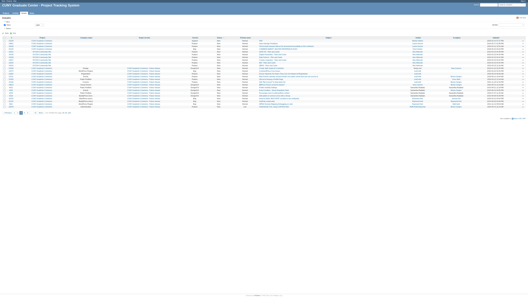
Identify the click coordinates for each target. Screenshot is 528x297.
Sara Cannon (456, 68)
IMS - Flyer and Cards (267, 63)
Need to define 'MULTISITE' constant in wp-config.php (279, 99)
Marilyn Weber (417, 41)
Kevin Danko (417, 49)
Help (14, 1)
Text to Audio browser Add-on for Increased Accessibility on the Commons (286, 46)
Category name (86, 38)
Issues (24, 13)
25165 (11, 49)
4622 (11, 88)
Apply (7, 33)
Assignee (456, 38)
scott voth (417, 71)
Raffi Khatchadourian (418, 107)
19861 (11, 44)
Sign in (523, 1)
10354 (11, 79)
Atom (515, 118)
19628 (11, 46)
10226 (11, 82)
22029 (11, 41)
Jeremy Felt (456, 99)
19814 (11, 85)
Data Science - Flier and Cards (270, 57)
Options (8, 28)
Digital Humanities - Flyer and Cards (272, 55)
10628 (11, 57)
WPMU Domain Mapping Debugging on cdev (276, 104)
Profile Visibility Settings (268, 88)
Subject (329, 38)
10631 (11, 52)
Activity (15, 13)
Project (42, 38)
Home (4, 1)
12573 (11, 71)
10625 (11, 63)
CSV (520, 118)
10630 (11, 55)
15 (35, 113)
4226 (11, 96)
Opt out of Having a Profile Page (271, 79)
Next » (41, 113)
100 (69, 113)
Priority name (245, 38)
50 (66, 113)
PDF (524, 118)
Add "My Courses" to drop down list (272, 82)
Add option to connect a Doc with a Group (274, 96)
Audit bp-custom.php (267, 101)
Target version (144, 38)
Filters (8, 22)
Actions (523, 41)
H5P (260, 41)
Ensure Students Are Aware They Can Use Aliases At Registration (283, 74)
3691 (11, 104)
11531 (11, 77)
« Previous (8, 113)
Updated (496, 38)
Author (418, 38)
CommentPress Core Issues (269, 71)
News (32, 13)
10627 (11, 60)
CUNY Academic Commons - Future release (143, 68)
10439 (11, 68)
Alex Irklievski (418, 52)
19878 (11, 107)
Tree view (522, 18)
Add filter (495, 25)
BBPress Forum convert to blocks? (272, 85)
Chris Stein (456, 79)
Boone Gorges (456, 77)
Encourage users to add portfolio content (274, 93)
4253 (11, 93)
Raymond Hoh (417, 99)
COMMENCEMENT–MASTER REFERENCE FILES (278, 49)
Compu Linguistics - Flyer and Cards (272, 60)
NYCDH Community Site (42, 52)
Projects (9, 1)
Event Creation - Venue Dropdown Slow (274, 90)
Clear (14, 33)
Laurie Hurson (417, 44)
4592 (11, 90)
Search (476, 5)
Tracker (195, 38)
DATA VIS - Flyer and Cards (269, 52)
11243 (11, 101)
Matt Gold (456, 104)
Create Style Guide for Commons (271, 68)
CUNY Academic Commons (41, 41)
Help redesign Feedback (268, 44)
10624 (11, 66)
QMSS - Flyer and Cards (268, 66)
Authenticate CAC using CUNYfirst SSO (274, 107)
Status (8, 25)
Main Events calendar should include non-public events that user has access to (288, 77)
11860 (11, 74)
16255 (11, 99)
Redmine (257, 295)
